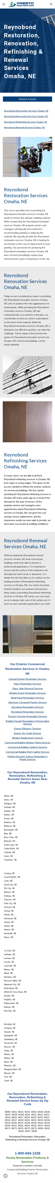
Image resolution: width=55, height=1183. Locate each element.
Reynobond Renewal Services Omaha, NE (24, 127)
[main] (27, 50)
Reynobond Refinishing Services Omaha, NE (25, 122)
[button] (3, 4)
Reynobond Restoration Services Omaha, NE (26, 111)
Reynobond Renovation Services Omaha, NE (26, 116)
